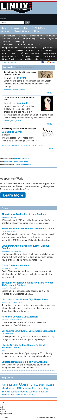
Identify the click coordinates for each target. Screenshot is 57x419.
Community (29, 384)
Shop (36, 31)
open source (29, 394)
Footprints (21, 77)
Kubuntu (7, 231)
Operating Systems (48, 38)
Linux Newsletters (21, 158)
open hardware (6, 217)
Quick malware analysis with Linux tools (19, 98)
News (3, 28)
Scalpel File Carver (12, 131)
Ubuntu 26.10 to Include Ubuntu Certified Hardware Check (23, 346)
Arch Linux (5, 268)
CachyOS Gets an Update (15, 265)
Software (6, 41)
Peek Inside (22, 103)
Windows (6, 394)
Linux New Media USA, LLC (47, 417)
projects (13, 231)
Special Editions (21, 31)
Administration (6, 251)
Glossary (5, 417)
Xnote (48, 59)
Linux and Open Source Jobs (16, 161)
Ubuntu (4, 350)
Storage (13, 217)
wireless (38, 59)
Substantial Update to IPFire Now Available (24, 361)
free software (17, 394)
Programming (29, 38)
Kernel (12, 251)
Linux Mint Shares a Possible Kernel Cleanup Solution (26, 247)
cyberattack (7, 90)
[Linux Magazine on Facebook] (42, 62)
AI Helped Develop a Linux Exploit (20, 316)
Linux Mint (18, 251)
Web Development (38, 391)
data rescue (15, 145)
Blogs (27, 28)
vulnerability (25, 59)
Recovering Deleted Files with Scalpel (19, 128)
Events (50, 384)
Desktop (4, 302)
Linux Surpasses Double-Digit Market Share (25, 299)
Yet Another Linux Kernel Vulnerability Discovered (28, 331)
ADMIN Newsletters (22, 164)
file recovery (32, 145)
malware (18, 121)
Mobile (28, 388)
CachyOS (11, 268)
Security (22, 90)
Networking (19, 41)
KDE (3, 231)
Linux (12, 121)
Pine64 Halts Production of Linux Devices (24, 214)
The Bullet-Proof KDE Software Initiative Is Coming (28, 228)
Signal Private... (9, 59)
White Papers (40, 28)
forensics (15, 90)
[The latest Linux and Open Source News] (47, 62)
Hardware (8, 388)
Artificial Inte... (5, 288)
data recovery (6, 145)
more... (49, 92)
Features (15, 28)
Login (53, 62)
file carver (24, 145)
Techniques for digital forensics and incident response (20, 73)
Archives (5, 31)
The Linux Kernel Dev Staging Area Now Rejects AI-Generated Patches (27, 284)
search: (3, 19)
